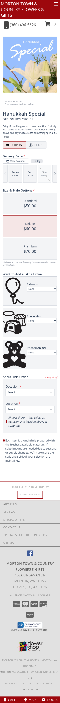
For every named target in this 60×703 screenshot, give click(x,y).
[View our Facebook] (30, 555)
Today (37, 161)
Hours (51, 699)
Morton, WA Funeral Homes (20, 660)
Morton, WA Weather (14, 671)
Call (11, 699)
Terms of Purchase (39, 683)
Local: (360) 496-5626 (30, 587)
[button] (50, 25)
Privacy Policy (14, 683)
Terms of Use (30, 689)
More (7, 136)
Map (31, 699)
